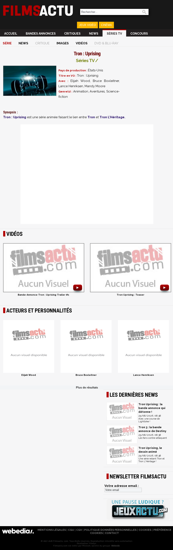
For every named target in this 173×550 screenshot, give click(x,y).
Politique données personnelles (110, 529)
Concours (139, 33)
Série (7, 43)
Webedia (115, 546)
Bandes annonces (41, 33)
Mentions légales (52, 529)
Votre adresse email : (121, 486)
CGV (79, 529)
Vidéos (82, 43)
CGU (71, 529)
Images (63, 43)
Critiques (72, 33)
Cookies (145, 529)
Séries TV (114, 33)
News (93, 33)
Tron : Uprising (14, 117)
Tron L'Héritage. (112, 117)
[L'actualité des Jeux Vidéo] (138, 510)
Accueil (10, 33)
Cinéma (106, 25)
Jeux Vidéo (87, 25)
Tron (91, 117)
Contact (112, 533)
